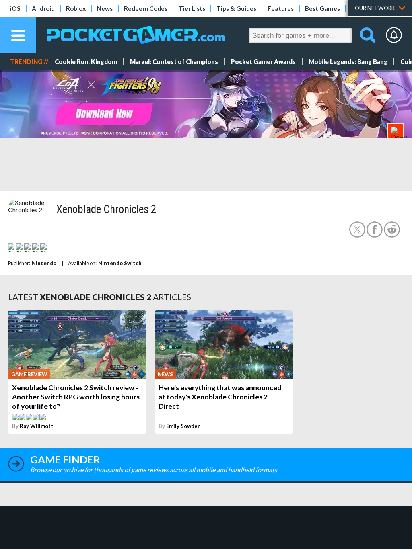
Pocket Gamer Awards (263, 61)
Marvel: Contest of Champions (174, 61)
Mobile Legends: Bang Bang (348, 61)
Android (43, 8)
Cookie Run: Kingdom (86, 61)
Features (281, 8)
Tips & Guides (236, 8)
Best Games (322, 8)
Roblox (76, 8)
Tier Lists (192, 8)
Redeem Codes (145, 8)
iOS (15, 8)
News (105, 8)
